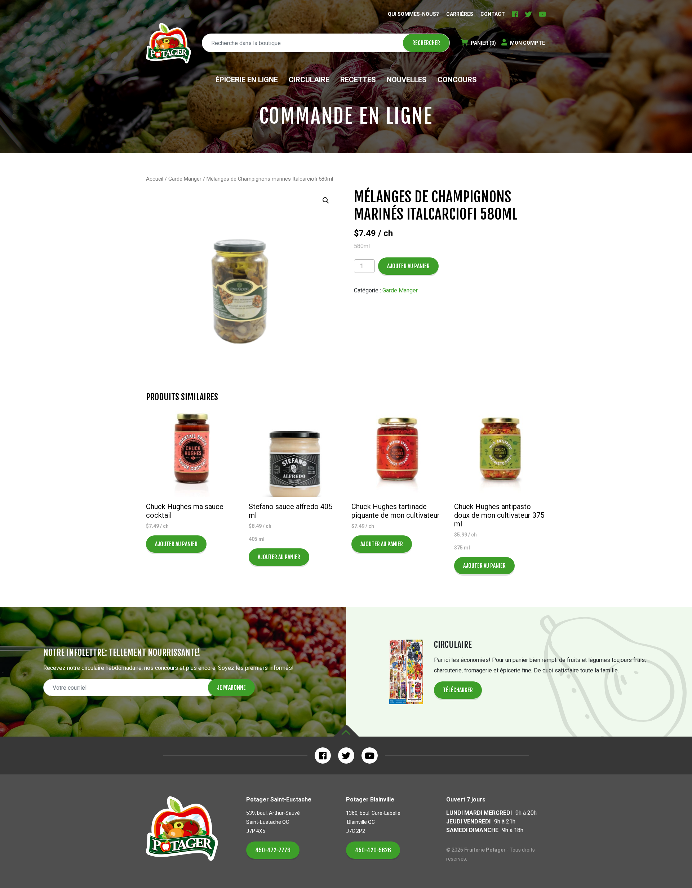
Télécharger (458, 690)
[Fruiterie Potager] (168, 43)
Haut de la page (346, 731)
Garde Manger (184, 179)
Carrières (459, 14)
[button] (325, 200)
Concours (457, 79)
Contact (492, 14)
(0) (483, 43)
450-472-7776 (272, 850)
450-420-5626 (373, 850)
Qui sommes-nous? (413, 14)
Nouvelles (407, 79)
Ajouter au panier (408, 266)
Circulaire (309, 79)
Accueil (154, 179)
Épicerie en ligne (247, 79)
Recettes (358, 79)
